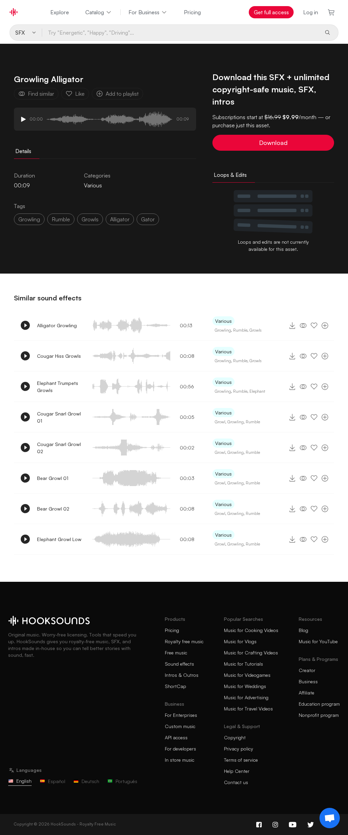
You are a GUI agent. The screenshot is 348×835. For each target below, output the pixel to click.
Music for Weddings (245, 686)
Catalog (94, 12)
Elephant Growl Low (59, 539)
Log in (310, 12)
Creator (307, 670)
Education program (319, 704)
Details (23, 151)
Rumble (61, 219)
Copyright (235, 737)
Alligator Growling (57, 325)
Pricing (192, 12)
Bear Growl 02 (53, 509)
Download (273, 142)
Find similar (41, 93)
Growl (220, 421)
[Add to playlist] (325, 325)
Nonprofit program (319, 715)
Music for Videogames (247, 675)
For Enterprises (181, 715)
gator (148, 219)
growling (29, 219)
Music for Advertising (246, 697)
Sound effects (179, 664)
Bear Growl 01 (52, 478)
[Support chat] (329, 818)
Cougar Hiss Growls (59, 356)
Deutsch (90, 781)
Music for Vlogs (240, 641)
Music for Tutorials (243, 664)
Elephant (257, 391)
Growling (223, 330)
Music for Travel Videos (248, 708)
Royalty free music (184, 641)
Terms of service (241, 760)
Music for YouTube (318, 641)
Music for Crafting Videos (251, 652)
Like (80, 93)
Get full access (271, 12)
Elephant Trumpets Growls (57, 386)
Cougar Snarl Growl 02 (59, 447)
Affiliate (306, 692)
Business (308, 681)
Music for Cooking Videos (251, 630)
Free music (176, 652)
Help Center (236, 771)
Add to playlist (122, 93)
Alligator (119, 219)
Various (93, 185)
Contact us (236, 782)
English (24, 781)
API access (176, 737)
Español (56, 781)
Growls (90, 219)
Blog (303, 630)
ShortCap (175, 686)
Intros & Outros (181, 675)
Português (126, 781)
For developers (180, 749)
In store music (179, 760)
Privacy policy (238, 749)
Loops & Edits (230, 174)
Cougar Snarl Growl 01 (59, 417)
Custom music (180, 726)
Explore (59, 12)
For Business (143, 12)
